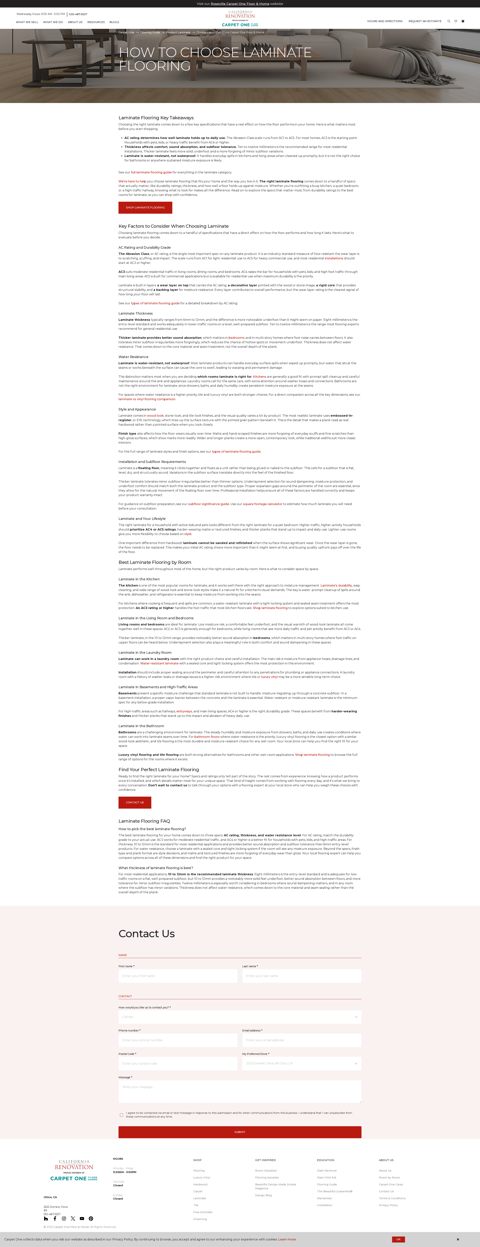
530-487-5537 (78, 14)
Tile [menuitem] (195, 1205)
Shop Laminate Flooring (145, 207)
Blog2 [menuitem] (114, 22)
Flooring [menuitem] (199, 1170)
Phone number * (129, 1030)
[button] (448, 22)
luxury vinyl (269, 677)
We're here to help (132, 181)
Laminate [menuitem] (199, 1198)
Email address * (252, 1030)
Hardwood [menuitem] (200, 1184)
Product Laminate (178, 32)
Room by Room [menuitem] (389, 1177)
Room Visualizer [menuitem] (266, 1170)
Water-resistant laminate (159, 663)
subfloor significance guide (208, 504)
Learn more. (287, 1239)
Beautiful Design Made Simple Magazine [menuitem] (275, 1186)
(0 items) (463, 21)
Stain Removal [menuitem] (327, 1170)
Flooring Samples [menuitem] (267, 1177)
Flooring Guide (150, 32)
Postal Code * (127, 1054)
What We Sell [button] (27, 22)
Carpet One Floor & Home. (71, 1227)
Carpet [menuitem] (197, 1191)
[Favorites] (455, 22)
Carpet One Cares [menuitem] (391, 1184)
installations (334, 258)
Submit (240, 1132)
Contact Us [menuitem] (386, 1191)
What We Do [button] (53, 22)
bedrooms (237, 338)
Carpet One (126, 32)
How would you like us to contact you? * (144, 1007)
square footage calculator (262, 504)
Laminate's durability (336, 585)
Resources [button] (96, 22)
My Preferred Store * (255, 1054)
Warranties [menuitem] (324, 1198)
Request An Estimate (425, 21)
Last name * (250, 966)
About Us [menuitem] (385, 1170)
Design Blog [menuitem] (263, 1195)
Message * (125, 1077)
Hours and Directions (384, 21)
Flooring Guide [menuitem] (327, 1184)
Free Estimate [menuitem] (202, 1212)
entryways (184, 711)
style (187, 534)
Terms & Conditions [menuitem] (392, 1198)
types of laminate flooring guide (155, 303)
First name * (126, 966)
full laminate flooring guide (151, 172)
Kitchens (259, 376)
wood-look (155, 415)
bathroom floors (207, 737)
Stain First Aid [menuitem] (326, 1177)
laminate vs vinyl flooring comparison (146, 399)
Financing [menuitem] (200, 1219)
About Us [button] (75, 22)
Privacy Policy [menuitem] (388, 1205)
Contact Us (135, 802)
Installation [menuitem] (324, 1205)
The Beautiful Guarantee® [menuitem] (334, 1191)
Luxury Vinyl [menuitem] (201, 1177)
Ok (398, 1239)
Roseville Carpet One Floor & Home (240, 4)
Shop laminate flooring (270, 608)
